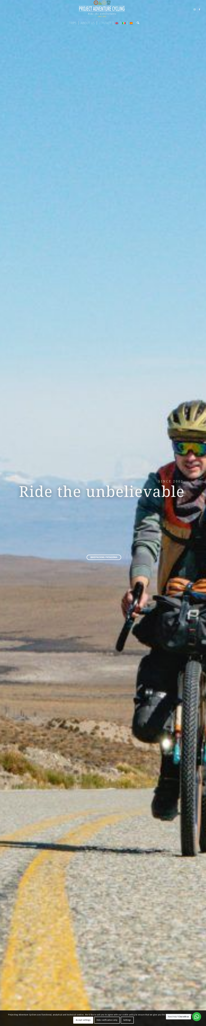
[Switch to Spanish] (131, 23)
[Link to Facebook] (199, 9)
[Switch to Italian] (123, 23)
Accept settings (83, 1020)
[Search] (137, 23)
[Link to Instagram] (194, 9)
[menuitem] (72, 23)
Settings (127, 1020)
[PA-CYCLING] (103, 9)
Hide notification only (107, 1020)
